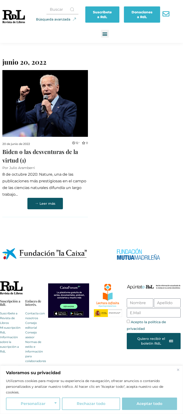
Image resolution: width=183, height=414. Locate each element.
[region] (91, 390)
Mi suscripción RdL (10, 330)
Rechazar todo (91, 403)
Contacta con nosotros (35, 316)
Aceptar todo (149, 403)
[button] (105, 34)
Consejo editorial (31, 325)
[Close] (178, 370)
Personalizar (33, 403)
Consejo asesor (31, 335)
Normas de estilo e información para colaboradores (35, 351)
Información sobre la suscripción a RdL (9, 344)
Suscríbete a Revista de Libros (8, 318)
